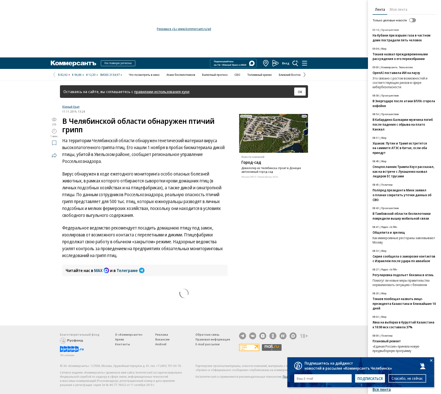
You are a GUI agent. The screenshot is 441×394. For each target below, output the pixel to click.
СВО (237, 75)
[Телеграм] (242, 335)
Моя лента (398, 9)
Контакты (122, 344)
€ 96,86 (77, 75)
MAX (98, 270)
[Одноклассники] (272, 335)
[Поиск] (295, 63)
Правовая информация (212, 339)
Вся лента (382, 389)
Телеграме (127, 270)
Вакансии (162, 339)
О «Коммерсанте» (129, 334)
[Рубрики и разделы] (304, 63)
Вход (285, 63)
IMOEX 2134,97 (110, 75)
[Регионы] (266, 63)
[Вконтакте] (252, 335)
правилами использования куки (161, 91)
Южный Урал (70, 107)
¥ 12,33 (91, 75)
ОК (300, 91)
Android (160, 344)
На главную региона (118, 63)
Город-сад (251, 162)
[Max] (293, 335)
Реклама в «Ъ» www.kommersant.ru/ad (184, 29)
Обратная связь (207, 334)
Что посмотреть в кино (144, 75)
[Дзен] (262, 335)
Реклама (161, 334)
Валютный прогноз (215, 75)
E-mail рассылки (207, 344)
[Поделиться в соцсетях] (54, 155)
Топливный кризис (259, 75)
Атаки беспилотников (181, 75)
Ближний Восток (290, 75)
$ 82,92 (63, 75)
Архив (119, 339)
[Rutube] (283, 335)
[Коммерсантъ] (73, 63)
